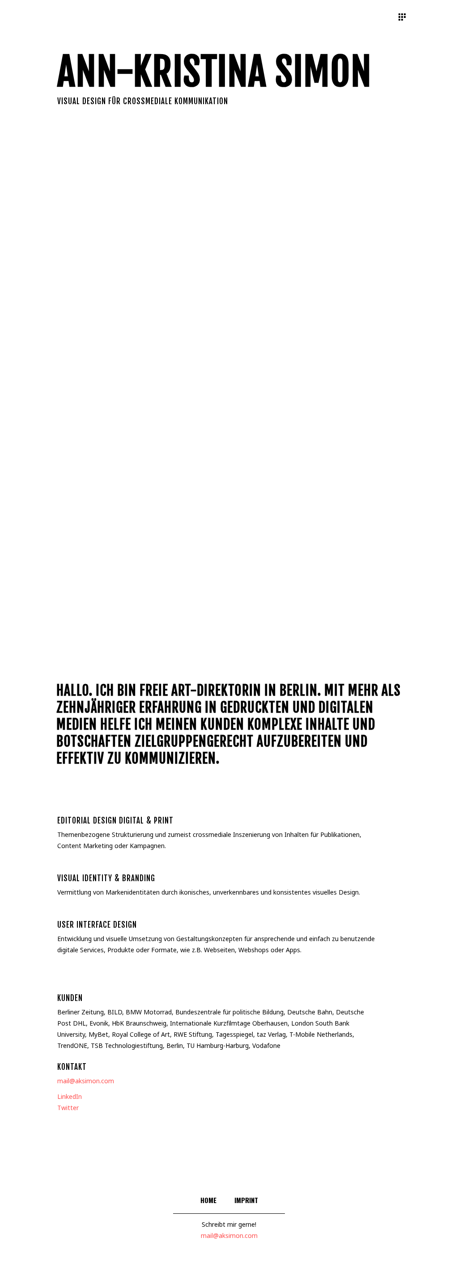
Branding (84, 303)
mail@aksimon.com (85, 1081)
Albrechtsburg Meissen (110, 505)
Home (208, 1200)
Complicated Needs (229, 403)
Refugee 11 (347, 505)
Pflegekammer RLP (110, 381)
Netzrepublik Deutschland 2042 (228, 544)
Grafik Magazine (110, 184)
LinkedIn (69, 1096)
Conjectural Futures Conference (229, 266)
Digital (262, 277)
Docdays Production (348, 393)
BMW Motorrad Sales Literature (110, 283)
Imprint (246, 1200)
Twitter (68, 1107)
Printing (141, 190)
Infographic (110, 194)
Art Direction (204, 285)
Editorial (80, 198)
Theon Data (348, 267)
